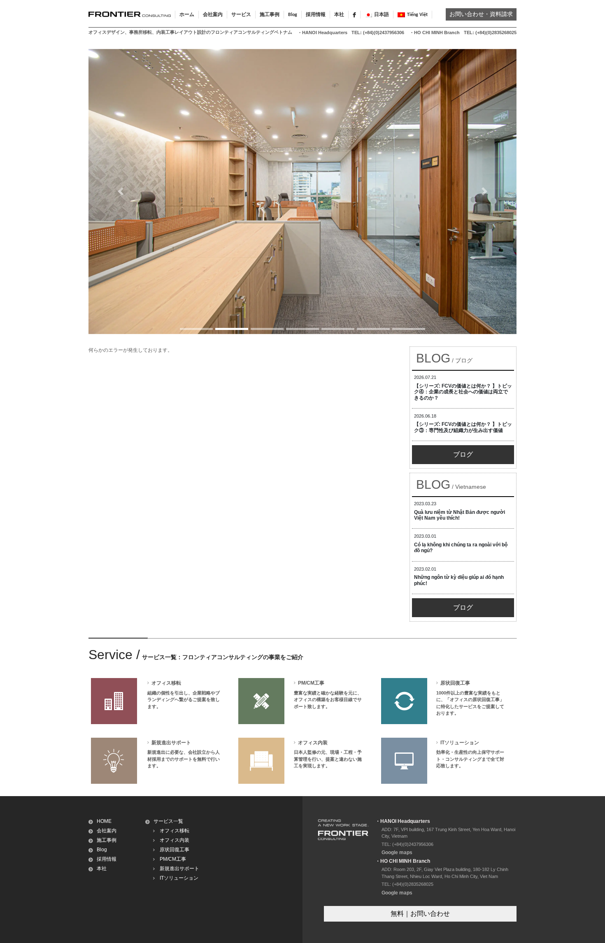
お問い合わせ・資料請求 (481, 15)
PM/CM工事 (173, 859)
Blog (292, 14)
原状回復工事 (174, 849)
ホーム (186, 14)
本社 (339, 14)
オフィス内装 (174, 840)
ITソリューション (179, 878)
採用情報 (316, 14)
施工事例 (106, 840)
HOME (104, 821)
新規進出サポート (179, 868)
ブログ (463, 454)
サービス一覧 (168, 821)
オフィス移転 (174, 831)
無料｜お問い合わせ (420, 913)
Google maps (397, 852)
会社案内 (106, 831)
